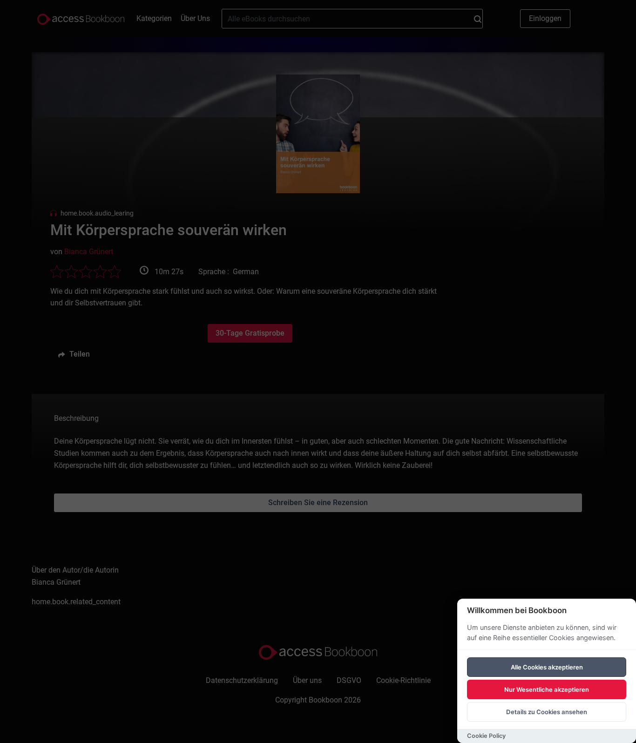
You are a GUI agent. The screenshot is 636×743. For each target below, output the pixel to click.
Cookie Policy (486, 735)
